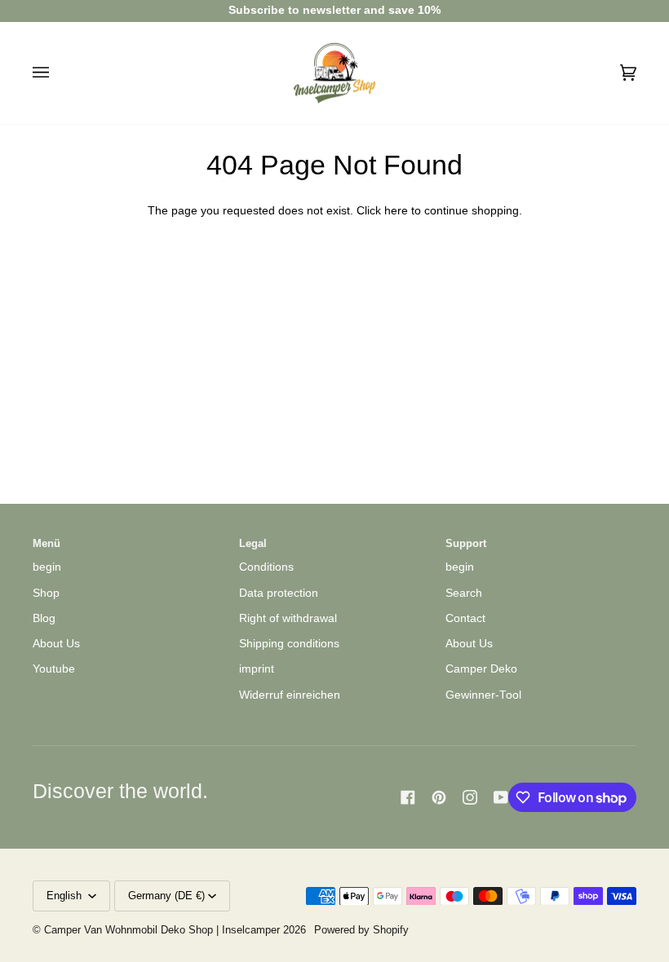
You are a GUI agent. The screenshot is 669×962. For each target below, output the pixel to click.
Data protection (278, 593)
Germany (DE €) (166, 896)
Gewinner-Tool (483, 695)
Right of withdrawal (288, 618)
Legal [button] (253, 543)
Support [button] (465, 543)
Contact (465, 618)
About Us (56, 644)
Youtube (54, 669)
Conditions (266, 567)
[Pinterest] (439, 797)
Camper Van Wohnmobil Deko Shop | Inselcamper (162, 930)
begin (47, 567)
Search (463, 593)
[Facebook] (408, 797)
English (66, 896)
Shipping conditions (289, 644)
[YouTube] (501, 797)
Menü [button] (46, 543)
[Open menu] (57, 73)
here (396, 211)
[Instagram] (470, 797)
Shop (46, 593)
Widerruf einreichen (289, 695)
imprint (256, 669)
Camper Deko (481, 669)
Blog (44, 618)
